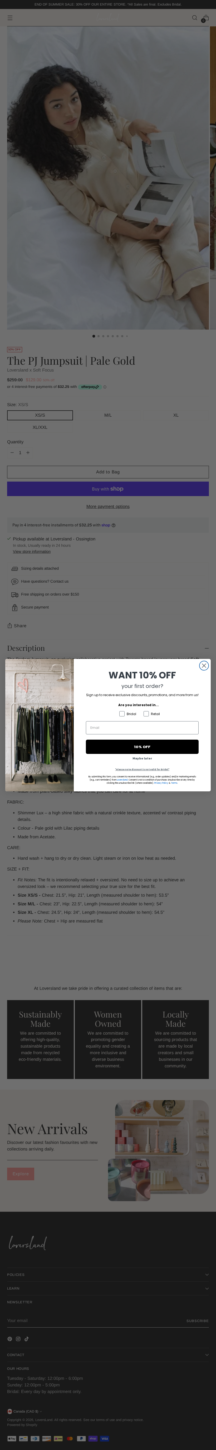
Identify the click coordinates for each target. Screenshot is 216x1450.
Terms (174, 783)
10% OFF (142, 747)
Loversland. (122, 779)
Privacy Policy (161, 783)
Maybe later (142, 758)
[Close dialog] (204, 665)
